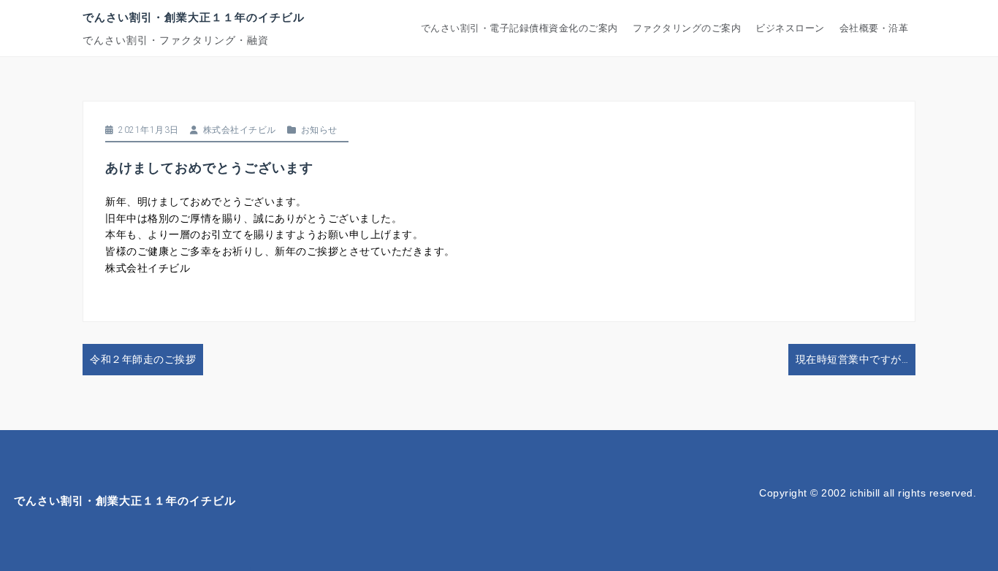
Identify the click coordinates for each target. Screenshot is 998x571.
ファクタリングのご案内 (687, 28)
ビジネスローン (790, 28)
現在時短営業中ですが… (852, 359)
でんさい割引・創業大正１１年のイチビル (194, 16)
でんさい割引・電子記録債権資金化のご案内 (519, 28)
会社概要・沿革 (874, 28)
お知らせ (319, 130)
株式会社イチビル (239, 130)
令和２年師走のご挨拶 (143, 359)
